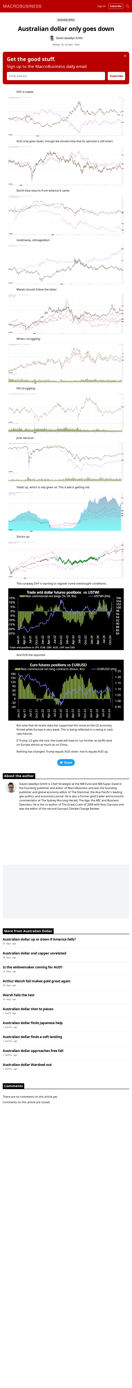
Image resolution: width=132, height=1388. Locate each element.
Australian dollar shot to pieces (28, 1009)
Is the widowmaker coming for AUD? (33, 967)
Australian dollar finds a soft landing (32, 1036)
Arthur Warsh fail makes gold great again (36, 981)
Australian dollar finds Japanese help (33, 1022)
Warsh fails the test (18, 995)
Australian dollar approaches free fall (33, 1050)
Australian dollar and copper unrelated (34, 953)
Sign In (101, 6)
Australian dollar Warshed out (27, 1064)
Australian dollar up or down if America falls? (39, 939)
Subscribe (116, 76)
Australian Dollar (66, 19)
